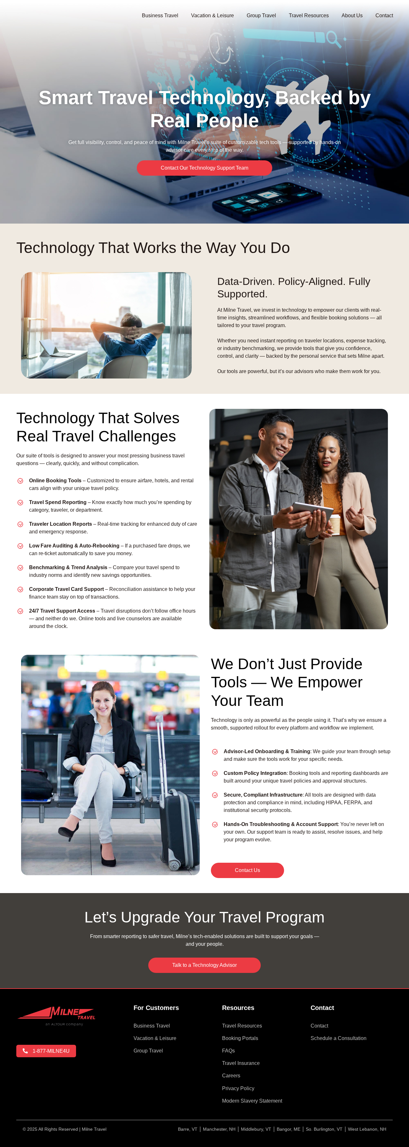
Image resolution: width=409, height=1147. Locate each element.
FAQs (228, 1050)
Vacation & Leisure (212, 15)
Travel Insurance (241, 1063)
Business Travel (160, 15)
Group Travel (261, 15)
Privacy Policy (238, 1088)
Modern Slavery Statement (252, 1101)
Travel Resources (309, 15)
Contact (384, 15)
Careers (231, 1075)
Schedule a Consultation (339, 1038)
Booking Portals (240, 1038)
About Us (352, 15)
